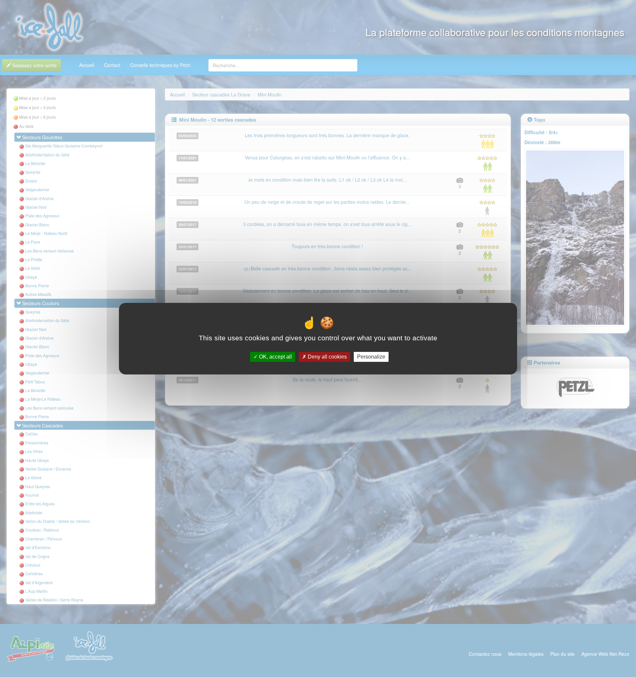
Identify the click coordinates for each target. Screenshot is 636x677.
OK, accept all (275, 357)
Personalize (371, 357)
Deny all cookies (326, 357)
